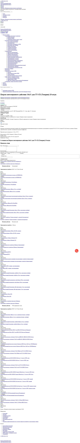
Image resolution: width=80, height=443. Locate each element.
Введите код (3, 155)
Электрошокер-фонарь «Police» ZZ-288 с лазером (10, 233)
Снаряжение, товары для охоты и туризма (13, 81)
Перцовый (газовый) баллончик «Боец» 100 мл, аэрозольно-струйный (14, 212)
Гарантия (5, 16)
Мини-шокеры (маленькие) (12, 53)
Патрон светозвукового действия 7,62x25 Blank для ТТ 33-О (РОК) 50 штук (15, 353)
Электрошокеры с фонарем (12, 66)
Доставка (5, 83)
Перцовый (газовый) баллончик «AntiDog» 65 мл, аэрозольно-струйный (14, 275)
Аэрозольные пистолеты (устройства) (12, 35)
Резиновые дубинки (9, 68)
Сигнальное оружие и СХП (10, 71)
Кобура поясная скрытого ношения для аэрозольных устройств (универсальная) (16, 261)
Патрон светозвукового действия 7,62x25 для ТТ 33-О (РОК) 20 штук (14, 367)
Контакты (5, 17)
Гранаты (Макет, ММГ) (12, 79)
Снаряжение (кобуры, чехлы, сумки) (14, 39)
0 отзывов (2, 102)
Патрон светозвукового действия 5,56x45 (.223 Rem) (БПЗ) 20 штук (13, 402)
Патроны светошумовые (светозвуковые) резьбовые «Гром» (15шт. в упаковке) (16, 198)
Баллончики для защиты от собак (14, 44)
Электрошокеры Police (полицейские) (15, 60)
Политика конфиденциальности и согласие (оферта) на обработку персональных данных (20, 421)
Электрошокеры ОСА (11, 64)
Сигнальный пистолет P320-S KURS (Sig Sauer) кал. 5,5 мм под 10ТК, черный (16, 381)
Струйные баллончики (12, 47)
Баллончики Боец (11, 42)
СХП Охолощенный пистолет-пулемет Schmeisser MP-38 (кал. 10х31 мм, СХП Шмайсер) (18, 346)
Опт (3, 420)
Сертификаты (5, 416)
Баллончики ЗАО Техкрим (12, 45)
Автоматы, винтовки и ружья (13, 78)
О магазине (5, 413)
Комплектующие (10, 38)
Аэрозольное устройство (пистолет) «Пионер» (9, 303)
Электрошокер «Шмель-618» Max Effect (8, 205)
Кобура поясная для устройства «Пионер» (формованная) (11, 247)
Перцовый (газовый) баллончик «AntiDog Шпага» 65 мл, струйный (14, 324)
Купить (1, 172)
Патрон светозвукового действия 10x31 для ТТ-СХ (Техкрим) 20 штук (17, 91)
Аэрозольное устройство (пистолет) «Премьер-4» (10, 163)
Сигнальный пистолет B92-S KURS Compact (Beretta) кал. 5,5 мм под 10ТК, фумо (16, 374)
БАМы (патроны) (10, 37)
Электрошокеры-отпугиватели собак (14, 67)
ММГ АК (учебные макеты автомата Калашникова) (17, 80)
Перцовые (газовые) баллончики (11, 40)
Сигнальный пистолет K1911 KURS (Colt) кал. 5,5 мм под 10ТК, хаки (14, 360)
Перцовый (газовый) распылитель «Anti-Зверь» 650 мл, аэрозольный (14, 282)
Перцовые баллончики (7, 427)
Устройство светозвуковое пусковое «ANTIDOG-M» (10, 177)
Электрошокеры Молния (12, 62)
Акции (4, 82)
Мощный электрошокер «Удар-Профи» (8, 184)
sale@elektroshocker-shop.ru (5, 4)
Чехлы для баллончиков (12, 50)
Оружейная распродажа (7, 419)
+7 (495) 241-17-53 (4, 436)
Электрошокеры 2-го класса (13, 59)
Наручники (7, 69)
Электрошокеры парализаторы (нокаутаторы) (16, 65)
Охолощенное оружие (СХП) (13, 73)
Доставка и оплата (6, 14)
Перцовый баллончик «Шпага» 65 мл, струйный (10, 191)
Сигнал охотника (10, 74)
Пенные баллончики (11, 46)
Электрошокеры (8, 51)
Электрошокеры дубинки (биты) (14, 61)
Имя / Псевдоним (3, 145)
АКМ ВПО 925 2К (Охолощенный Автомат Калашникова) (12, 395)
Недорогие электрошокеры (12, 55)
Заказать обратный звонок (5, 3)
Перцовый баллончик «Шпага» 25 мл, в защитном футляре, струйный (14, 317)
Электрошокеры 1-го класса (13, 58)
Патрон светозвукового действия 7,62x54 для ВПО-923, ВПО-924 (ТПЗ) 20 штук (16, 339)
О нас (4, 13)
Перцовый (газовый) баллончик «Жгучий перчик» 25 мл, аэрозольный (14, 289)
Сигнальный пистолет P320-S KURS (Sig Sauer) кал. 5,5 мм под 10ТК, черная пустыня (17, 388)
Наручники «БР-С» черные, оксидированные (9, 268)
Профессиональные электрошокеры (14, 57)
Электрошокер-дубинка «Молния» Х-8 (8, 240)
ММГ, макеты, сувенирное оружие (12, 76)
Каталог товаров (6, 34)
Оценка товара (3, 153)
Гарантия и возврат (7, 415)
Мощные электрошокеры (12, 54)
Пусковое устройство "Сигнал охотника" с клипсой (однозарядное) (14, 219)
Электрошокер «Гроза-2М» (5, 296)
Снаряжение (5, 434)
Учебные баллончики (11, 48)
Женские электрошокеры (12, 52)
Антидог (9, 72)
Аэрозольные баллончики (12, 41)
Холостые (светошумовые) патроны (14, 75)
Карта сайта (5, 418)
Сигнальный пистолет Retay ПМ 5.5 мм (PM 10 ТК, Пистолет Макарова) (15, 332)
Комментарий (3, 150)
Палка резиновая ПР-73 (5, 254)
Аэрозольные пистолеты (8, 425)
